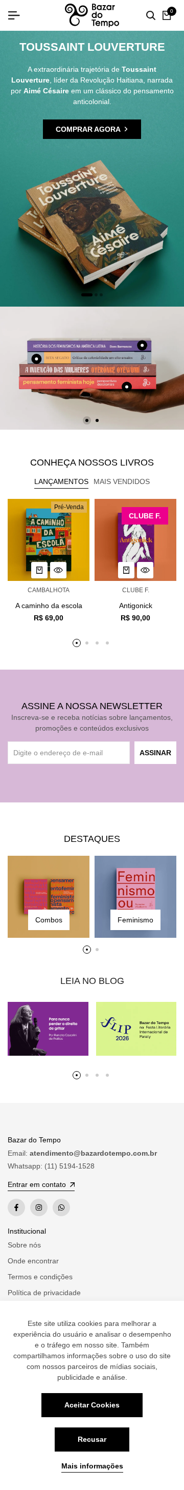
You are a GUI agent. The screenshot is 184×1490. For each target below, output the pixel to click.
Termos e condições (40, 1277)
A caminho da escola (48, 605)
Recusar (92, 1439)
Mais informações (92, 1466)
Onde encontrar (33, 1261)
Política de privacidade (44, 1292)
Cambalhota (49, 590)
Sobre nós (24, 1245)
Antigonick (135, 605)
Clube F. (135, 590)
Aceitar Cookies (92, 1405)
